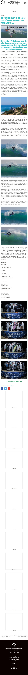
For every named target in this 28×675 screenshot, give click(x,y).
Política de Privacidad (14, 657)
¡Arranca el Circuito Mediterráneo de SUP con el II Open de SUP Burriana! (7, 636)
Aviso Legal (14, 656)
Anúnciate (14, 660)
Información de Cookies (14, 659)
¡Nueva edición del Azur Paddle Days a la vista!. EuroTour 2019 (20, 636)
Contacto (14, 663)
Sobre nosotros (14, 664)
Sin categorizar (3, 13)
